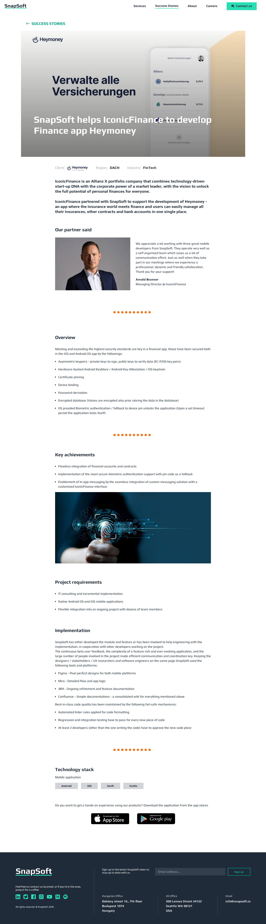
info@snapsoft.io (237, 901)
